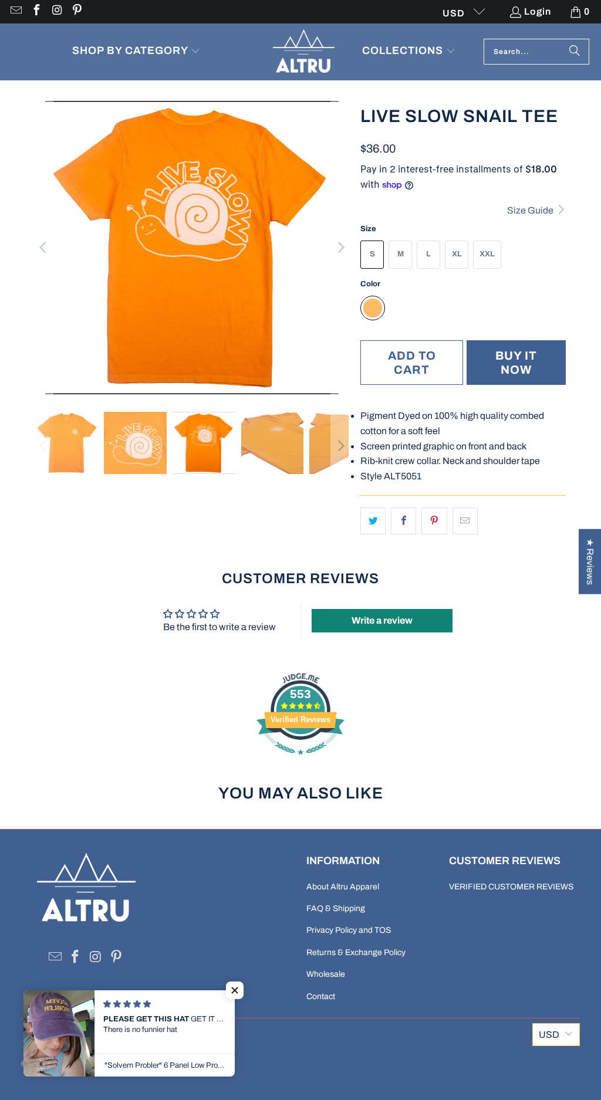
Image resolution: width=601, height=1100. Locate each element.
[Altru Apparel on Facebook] (35, 11)
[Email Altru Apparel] (15, 11)
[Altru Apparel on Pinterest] (76, 11)
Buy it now (516, 362)
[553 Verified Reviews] (300, 761)
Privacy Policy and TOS (348, 930)
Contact (320, 996)
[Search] (574, 52)
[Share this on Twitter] (373, 520)
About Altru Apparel (342, 886)
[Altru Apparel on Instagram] (56, 11)
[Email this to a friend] (465, 520)
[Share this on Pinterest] (434, 520)
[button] (136, 51)
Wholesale (325, 974)
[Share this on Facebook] (403, 520)
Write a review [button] (382, 620)
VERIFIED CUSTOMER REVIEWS (511, 886)
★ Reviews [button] (590, 561)
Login (537, 11)
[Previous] (44, 247)
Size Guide (531, 210)
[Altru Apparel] (304, 52)
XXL (487, 254)
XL (457, 254)
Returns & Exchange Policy (356, 952)
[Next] (339, 247)
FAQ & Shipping (335, 908)
